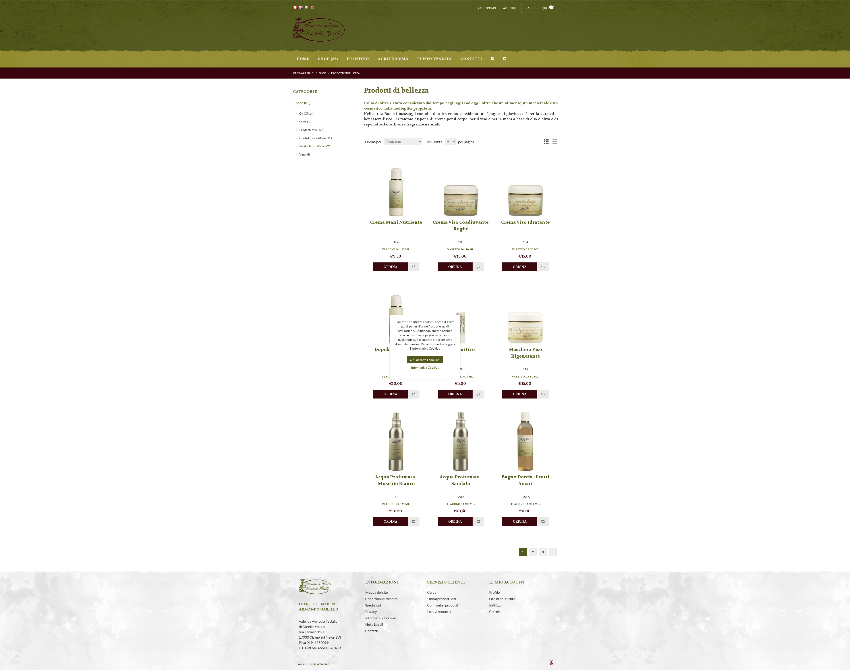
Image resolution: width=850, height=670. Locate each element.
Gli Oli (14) (306, 113)
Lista (554, 141)
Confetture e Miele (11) (315, 138)
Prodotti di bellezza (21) (315, 146)
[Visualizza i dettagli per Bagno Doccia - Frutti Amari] (525, 441)
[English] (300, 7)
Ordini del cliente (502, 599)
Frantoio (358, 58)
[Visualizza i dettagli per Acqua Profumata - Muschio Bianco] (396, 441)
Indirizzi (495, 605)
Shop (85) (328, 58)
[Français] (306, 7)
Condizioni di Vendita (381, 599)
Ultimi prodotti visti (442, 599)
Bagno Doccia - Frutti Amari (525, 480)
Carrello (495, 611)
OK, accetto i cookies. (425, 360)
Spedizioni (373, 605)
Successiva (553, 552)
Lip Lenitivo (461, 349)
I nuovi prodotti (439, 611)
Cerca (431, 592)
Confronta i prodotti (442, 605)
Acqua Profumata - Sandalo (461, 480)
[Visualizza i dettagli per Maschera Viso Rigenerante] (525, 313)
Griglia (546, 141)
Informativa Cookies (380, 618)
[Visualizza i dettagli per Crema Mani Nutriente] (396, 186)
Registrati (486, 8)
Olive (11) (306, 121)
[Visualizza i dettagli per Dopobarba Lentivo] (396, 313)
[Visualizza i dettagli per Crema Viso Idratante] (525, 186)
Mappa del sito (376, 592)
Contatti (471, 58)
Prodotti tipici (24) (311, 130)
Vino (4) (304, 154)
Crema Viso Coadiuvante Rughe (461, 225)
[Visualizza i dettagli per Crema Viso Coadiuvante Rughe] (460, 186)
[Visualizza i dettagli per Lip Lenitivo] (460, 313)
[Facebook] (492, 58)
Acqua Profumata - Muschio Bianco (396, 480)
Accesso (510, 8)
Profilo (494, 592)
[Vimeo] (504, 58)
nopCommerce (320, 664)
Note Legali (374, 624)
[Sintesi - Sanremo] (551, 664)
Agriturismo (393, 58)
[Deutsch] (312, 7)
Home (303, 58)
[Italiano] (295, 7)
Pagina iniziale (303, 73)
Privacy (371, 611)
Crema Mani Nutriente (396, 222)
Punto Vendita (434, 58)
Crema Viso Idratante (525, 222)
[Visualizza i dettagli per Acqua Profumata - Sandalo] (460, 441)
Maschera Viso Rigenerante (525, 353)
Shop (322, 73)
